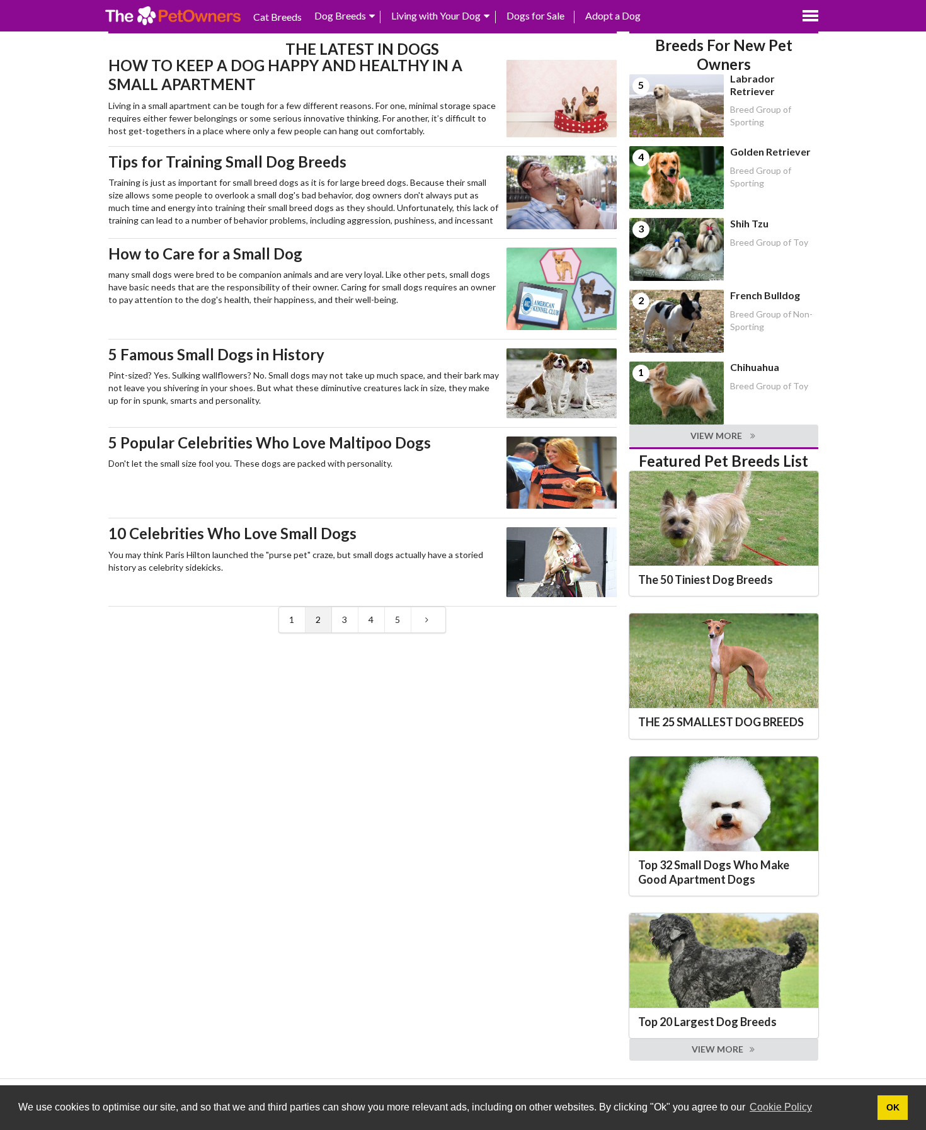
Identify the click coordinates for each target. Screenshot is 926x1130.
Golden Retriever (770, 151)
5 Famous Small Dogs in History (216, 354)
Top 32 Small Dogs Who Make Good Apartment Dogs (713, 872)
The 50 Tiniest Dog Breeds (705, 579)
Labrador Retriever (752, 84)
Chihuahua (754, 367)
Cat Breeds (277, 17)
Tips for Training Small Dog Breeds (227, 161)
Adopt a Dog (613, 15)
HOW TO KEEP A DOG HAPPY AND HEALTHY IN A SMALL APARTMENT (285, 74)
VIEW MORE (717, 435)
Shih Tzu (749, 223)
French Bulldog (765, 295)
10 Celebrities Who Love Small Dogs (232, 533)
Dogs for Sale (535, 15)
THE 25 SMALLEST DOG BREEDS (721, 722)
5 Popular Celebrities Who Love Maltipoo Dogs (269, 442)
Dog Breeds (340, 15)
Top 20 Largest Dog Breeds (707, 1022)
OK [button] (893, 1107)
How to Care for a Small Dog (205, 253)
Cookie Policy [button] (781, 1107)
